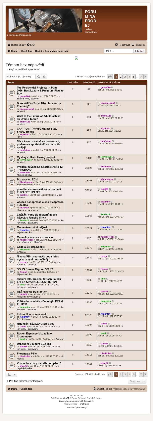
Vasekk (23, 346)
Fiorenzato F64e (27, 353)
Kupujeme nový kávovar (28, 184)
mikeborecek (26, 240)
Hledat (139, 51)
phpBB (66, 398)
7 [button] (141, 76)
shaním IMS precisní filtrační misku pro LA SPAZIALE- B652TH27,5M (39, 280)
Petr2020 (24, 220)
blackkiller (25, 356)
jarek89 (23, 294)
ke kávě (21, 111)
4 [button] (129, 76)
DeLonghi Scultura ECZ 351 (34, 343)
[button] (110, 76)
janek (23, 339)
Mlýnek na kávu (24, 175)
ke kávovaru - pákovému (31, 242)
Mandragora (26, 182)
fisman (23, 272)
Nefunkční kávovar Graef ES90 (35, 323)
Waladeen (25, 172)
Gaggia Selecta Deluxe (31, 246)
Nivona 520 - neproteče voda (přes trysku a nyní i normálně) (38, 258)
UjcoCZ (24, 366)
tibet (22, 284)
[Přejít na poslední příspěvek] (112, 87)
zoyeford (24, 134)
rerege (23, 262)
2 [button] (120, 76)
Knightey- (25, 230)
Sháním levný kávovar (28, 98)
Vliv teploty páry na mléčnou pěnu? (39, 363)
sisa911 (23, 195)
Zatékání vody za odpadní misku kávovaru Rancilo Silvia (37, 216)
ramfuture (25, 150)
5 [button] (133, 76)
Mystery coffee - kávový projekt (36, 157)
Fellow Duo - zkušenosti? (32, 314)
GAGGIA (21, 252)
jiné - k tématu (23, 319)
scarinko (24, 207)
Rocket (59, 339)
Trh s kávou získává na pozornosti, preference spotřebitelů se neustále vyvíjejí (38, 144)
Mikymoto (25, 249)
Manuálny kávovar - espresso (35, 237)
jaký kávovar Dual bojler (32, 291)
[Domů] (46, 20)
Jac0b (23, 326)
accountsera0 (27, 109)
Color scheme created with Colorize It (76, 401)
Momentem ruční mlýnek (32, 227)
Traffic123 (25, 121)
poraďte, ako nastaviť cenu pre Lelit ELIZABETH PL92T (39, 191)
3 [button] (125, 76)
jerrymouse (26, 160)
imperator (25, 307)
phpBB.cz (84, 404)
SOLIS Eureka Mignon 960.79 (35, 269)
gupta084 (25, 96)
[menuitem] (31, 44)
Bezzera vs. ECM (27, 179)
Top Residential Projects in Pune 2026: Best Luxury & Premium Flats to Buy (40, 90)
